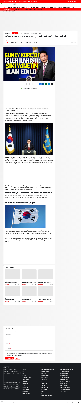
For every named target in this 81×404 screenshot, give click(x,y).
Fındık (12, 388)
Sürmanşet (6, 367)
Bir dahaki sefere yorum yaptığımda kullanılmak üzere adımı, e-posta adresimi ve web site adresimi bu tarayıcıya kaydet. (29, 354)
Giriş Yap (17, 358)
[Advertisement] (40, 21)
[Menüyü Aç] (14, 4)
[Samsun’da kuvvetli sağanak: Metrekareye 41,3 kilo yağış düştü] (45, 277)
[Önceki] (12, 9)
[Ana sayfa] (5, 7)
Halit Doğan (6, 371)
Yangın (16, 388)
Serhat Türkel (7, 378)
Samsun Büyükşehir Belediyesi (10, 369)
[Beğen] (25, 84)
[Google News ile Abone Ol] (9, 84)
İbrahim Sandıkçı (15, 377)
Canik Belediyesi (7, 375)
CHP (14, 373)
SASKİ (17, 384)
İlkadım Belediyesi (7, 373)
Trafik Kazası (7, 377)
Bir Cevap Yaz (9, 328)
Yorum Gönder (9, 358)
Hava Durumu (11, 384)
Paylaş (78, 402)
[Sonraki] (13, 9)
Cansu (10, 41)
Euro (5, 384)
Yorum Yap (70, 402)
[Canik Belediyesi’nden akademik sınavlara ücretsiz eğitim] (29, 277)
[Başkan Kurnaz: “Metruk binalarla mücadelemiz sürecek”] (12, 277)
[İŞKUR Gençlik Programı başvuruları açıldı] (29, 294)
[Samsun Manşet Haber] (6, 4)
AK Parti (18, 373)
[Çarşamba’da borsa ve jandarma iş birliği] (12, 294)
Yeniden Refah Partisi (15, 386)
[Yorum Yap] (31, 84)
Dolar (5, 380)
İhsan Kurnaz (15, 375)
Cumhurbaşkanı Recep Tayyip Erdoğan (12, 382)
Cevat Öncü (6, 386)
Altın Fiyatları (15, 378)
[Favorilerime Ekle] (28, 84)
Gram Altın (6, 388)
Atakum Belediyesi (14, 371)
